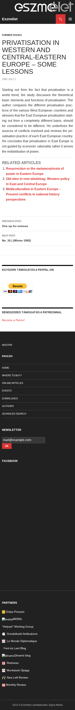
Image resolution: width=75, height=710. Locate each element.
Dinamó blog (23, 655)
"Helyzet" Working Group (17, 626)
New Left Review (16, 677)
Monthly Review (15, 684)
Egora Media (56, 705)
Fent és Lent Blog (14, 648)
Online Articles (12, 383)
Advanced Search (14, 413)
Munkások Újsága (17, 670)
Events (7, 390)
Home (5, 367)
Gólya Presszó (14, 611)
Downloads (10, 398)
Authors (8, 406)
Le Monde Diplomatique (21, 641)
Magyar (7, 345)
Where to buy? (12, 375)
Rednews (12, 662)
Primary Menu (70, 19)
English (7, 356)
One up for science (15, 224)
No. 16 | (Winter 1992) (16, 238)
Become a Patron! (13, 320)
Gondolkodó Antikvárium (21, 633)
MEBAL (17, 619)
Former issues (12, 35)
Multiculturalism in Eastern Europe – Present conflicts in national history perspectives (33, 194)
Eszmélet (10, 19)
